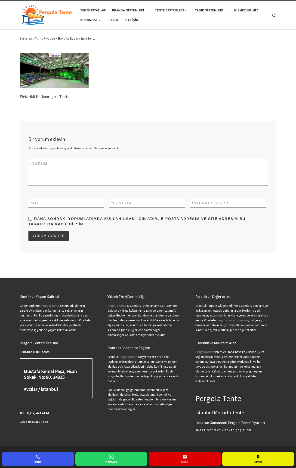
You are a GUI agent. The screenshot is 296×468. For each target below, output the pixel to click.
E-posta (121, 203)
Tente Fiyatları (45, 38)
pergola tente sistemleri (232, 320)
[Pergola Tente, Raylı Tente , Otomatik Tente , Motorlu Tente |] (47, 14)
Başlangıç (26, 38)
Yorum (39, 164)
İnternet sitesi (210, 203)
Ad (34, 203)
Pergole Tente (117, 306)
